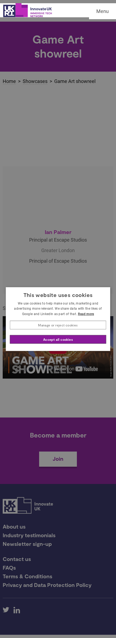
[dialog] (58, 319)
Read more (86, 314)
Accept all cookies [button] (58, 339)
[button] (58, 325)
